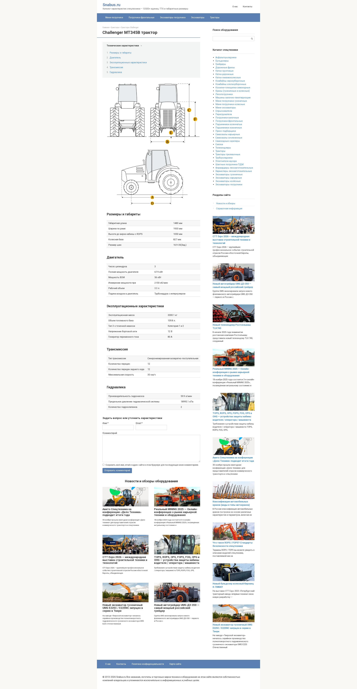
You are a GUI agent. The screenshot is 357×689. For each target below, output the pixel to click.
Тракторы (214, 17)
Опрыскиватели (223, 111)
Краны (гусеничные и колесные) (232, 91)
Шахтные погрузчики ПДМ (229, 164)
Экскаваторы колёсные (228, 181)
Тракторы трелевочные (227, 154)
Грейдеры (220, 64)
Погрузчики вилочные (227, 117)
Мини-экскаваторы (225, 107)
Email (139, 423)
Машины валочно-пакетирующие (233, 97)
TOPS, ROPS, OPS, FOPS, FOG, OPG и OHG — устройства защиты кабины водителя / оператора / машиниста (176, 559)
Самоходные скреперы (227, 141)
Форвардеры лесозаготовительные (234, 167)
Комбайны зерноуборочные (230, 81)
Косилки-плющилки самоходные (232, 87)
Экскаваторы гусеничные (229, 174)
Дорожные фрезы (225, 67)
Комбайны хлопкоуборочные (230, 84)
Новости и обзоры (225, 203)
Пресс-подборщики (225, 131)
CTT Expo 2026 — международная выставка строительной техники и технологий (124, 559)
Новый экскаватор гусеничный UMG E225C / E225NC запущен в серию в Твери (122, 607)
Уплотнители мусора (226, 161)
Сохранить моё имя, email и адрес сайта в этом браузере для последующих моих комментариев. (152, 465)
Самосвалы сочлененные (228, 137)
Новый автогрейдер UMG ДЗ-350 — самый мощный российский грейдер (176, 607)
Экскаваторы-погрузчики (172, 17)
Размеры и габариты (121, 52)
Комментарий (109, 433)
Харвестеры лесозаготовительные (233, 171)
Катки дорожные (224, 74)
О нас (235, 6)
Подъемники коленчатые (228, 124)
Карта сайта (175, 664)
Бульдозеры (222, 60)
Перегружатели (223, 114)
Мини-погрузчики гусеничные (231, 101)
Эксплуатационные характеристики (128, 62)
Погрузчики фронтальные (141, 17)
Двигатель (115, 57)
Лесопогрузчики (224, 94)
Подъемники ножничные (228, 127)
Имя (105, 423)
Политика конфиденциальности (148, 664)
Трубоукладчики (223, 157)
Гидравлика (116, 72)
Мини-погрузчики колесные (230, 104)
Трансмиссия (116, 67)
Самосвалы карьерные (227, 134)
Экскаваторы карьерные (228, 177)
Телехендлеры (223, 147)
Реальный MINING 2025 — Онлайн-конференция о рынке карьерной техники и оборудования (176, 512)
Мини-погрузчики (114, 17)
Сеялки (219, 144)
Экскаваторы (197, 17)
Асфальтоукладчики (225, 57)
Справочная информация (229, 208)
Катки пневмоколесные (228, 77)
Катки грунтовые (224, 70)
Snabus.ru (111, 5)
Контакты (247, 6)
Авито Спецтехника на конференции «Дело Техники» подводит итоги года (121, 512)
